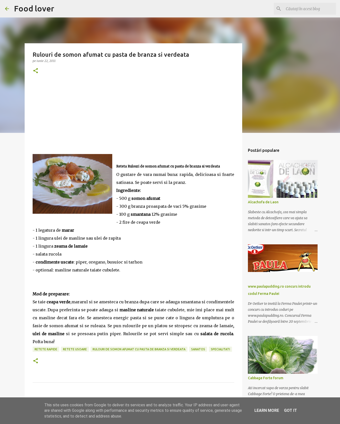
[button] (36, 71)
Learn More (266, 410)
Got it (290, 410)
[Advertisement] (133, 119)
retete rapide (46, 349)
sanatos (198, 349)
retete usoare (75, 349)
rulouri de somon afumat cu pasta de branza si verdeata (139, 349)
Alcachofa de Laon (263, 202)
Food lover (34, 8)
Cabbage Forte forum (265, 378)
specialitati (220, 349)
